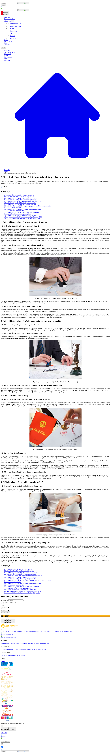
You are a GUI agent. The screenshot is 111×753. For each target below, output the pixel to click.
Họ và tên (4, 600)
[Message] (55, 747)
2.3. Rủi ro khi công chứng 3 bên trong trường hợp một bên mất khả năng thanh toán (27, 206)
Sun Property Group (9, 19)
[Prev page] (2, 620)
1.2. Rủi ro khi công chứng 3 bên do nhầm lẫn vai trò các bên (21, 198)
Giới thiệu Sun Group (12, 649)
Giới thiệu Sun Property (24, 649)
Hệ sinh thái (7, 21)
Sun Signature (8, 41)
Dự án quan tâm (5, 609)
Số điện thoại (5, 602)
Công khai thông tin (10, 655)
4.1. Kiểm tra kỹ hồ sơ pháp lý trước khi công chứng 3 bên (20, 215)
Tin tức (6, 43)
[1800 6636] (55, 745)
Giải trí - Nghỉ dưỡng (15, 26)
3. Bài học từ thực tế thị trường (12, 207)
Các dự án (34, 649)
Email (3, 604)
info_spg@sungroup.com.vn (8, 637)
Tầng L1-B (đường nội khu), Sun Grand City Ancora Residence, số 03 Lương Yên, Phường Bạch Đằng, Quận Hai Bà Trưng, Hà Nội (37, 631)
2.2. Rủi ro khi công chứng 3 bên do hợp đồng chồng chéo (20, 204)
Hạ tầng (12, 28)
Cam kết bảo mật (20, 655)
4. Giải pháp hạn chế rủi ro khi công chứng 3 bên (17, 214)
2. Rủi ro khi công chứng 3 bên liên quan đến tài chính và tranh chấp (23, 201)
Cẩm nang (7, 44)
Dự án (6, 40)
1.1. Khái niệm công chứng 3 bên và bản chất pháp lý (19, 196)
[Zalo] (55, 749)
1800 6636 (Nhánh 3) (7, 634)
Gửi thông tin (4, 612)
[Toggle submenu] (12, 21)
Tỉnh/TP (3, 605)
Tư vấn (3, 5)
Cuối (10, 620)
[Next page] (13, 620)
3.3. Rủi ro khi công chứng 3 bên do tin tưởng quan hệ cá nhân (21, 212)
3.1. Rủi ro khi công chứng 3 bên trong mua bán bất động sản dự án (22, 209)
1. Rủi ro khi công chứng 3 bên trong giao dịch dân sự (19, 195)
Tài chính (12, 36)
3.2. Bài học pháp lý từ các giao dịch (14, 210)
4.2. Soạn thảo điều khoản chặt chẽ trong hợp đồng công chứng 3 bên (23, 217)
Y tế (11, 33)
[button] (55, 8)
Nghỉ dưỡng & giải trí (18, 643)
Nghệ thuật (13, 38)
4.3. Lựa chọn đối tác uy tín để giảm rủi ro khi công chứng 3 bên (22, 218)
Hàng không (13, 31)
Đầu (5, 620)
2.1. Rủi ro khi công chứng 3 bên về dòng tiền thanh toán (20, 203)
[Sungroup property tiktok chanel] (4, 661)
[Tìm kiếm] (23, 3)
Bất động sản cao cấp (15, 23)
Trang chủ (7, 17)
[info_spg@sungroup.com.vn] (2, 743)
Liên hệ (3, 655)
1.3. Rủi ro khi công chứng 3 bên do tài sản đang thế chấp (20, 199)
